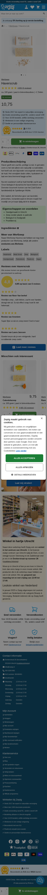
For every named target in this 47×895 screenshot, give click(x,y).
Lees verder (21, 451)
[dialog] (23, 447)
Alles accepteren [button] (24, 458)
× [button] (42, 418)
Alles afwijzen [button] (24, 467)
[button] (23, 474)
